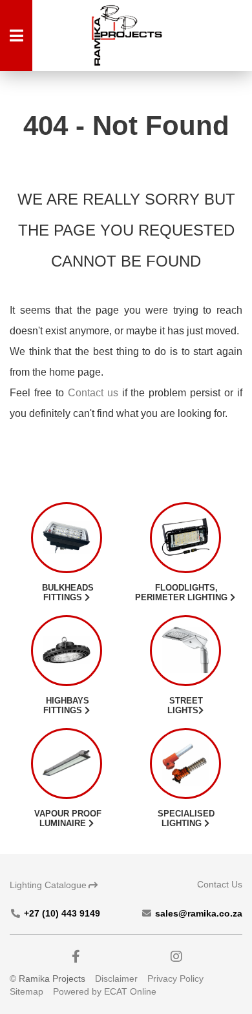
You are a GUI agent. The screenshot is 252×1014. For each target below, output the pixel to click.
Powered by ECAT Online (104, 991)
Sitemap (26, 991)
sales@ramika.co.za (197, 913)
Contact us (93, 392)
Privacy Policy (175, 978)
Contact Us (219, 884)
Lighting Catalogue (48, 885)
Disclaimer (116, 978)
